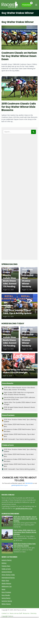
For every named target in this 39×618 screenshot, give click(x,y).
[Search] (33, 132)
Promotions (27, 4)
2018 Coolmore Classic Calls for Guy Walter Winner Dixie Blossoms (19, 107)
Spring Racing (6, 598)
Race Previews (6, 592)
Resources (26, 613)
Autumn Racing (6, 560)
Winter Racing (6, 604)
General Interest (7, 572)
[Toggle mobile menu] (36, 5)
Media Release (6, 583)
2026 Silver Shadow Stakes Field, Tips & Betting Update (25, 545)
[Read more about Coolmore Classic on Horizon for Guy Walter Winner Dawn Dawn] (20, 37)
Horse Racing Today (8, 575)
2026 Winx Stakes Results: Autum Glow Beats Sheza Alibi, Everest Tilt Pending (19, 389)
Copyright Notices (7, 616)
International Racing (8, 578)
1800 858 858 (28, 483)
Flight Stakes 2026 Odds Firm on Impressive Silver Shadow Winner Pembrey (19, 394)
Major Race (5, 580)
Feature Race (6, 566)
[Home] (9, 5)
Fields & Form (6, 569)
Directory (33, 613)
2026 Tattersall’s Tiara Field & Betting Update (19, 439)
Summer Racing (7, 601)
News (3, 589)
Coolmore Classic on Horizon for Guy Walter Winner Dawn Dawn (19, 56)
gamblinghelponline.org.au (19, 485)
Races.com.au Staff (16, 613)
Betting (4, 563)
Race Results (6, 595)
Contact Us (5, 613)
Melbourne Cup (7, 586)
